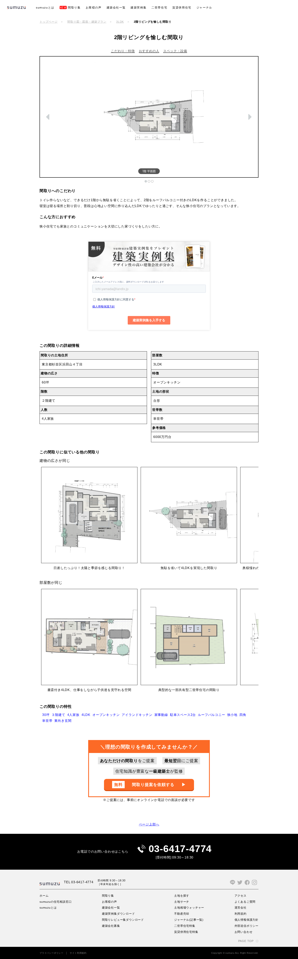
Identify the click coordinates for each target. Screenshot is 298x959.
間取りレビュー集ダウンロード (123, 919)
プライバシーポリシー (51, 953)
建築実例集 (138, 7)
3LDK (120, 21)
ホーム (44, 895)
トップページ (49, 21)
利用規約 (241, 913)
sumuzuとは (45, 7)
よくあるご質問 (245, 901)
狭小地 (232, 715)
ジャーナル (204, 7)
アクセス (241, 895)
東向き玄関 (62, 720)
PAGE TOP (246, 941)
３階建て (58, 715)
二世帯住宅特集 (184, 925)
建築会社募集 (111, 925)
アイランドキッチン (137, 715)
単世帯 (47, 720)
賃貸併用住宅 (181, 7)
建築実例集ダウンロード (118, 913)
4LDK (85, 715)
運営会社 (241, 907)
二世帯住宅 (159, 7)
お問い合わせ (244, 931)
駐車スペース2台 (183, 715)
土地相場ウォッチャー (189, 907)
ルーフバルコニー (211, 715)
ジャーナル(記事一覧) (189, 919)
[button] (48, 117)
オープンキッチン (106, 715)
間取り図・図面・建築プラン (86, 21)
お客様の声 (94, 7)
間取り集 (70, 7)
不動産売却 (181, 913)
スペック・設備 (175, 51)
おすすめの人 (149, 51)
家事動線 (161, 715)
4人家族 (73, 715)
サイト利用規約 (78, 953)
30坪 (45, 715)
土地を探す (181, 895)
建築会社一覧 (116, 7)
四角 (242, 715)
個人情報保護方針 (246, 919)
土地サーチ (181, 901)
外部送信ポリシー (246, 925)
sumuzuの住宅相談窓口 (56, 901)
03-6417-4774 (180, 848)
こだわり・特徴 (123, 51)
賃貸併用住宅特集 (186, 931)
